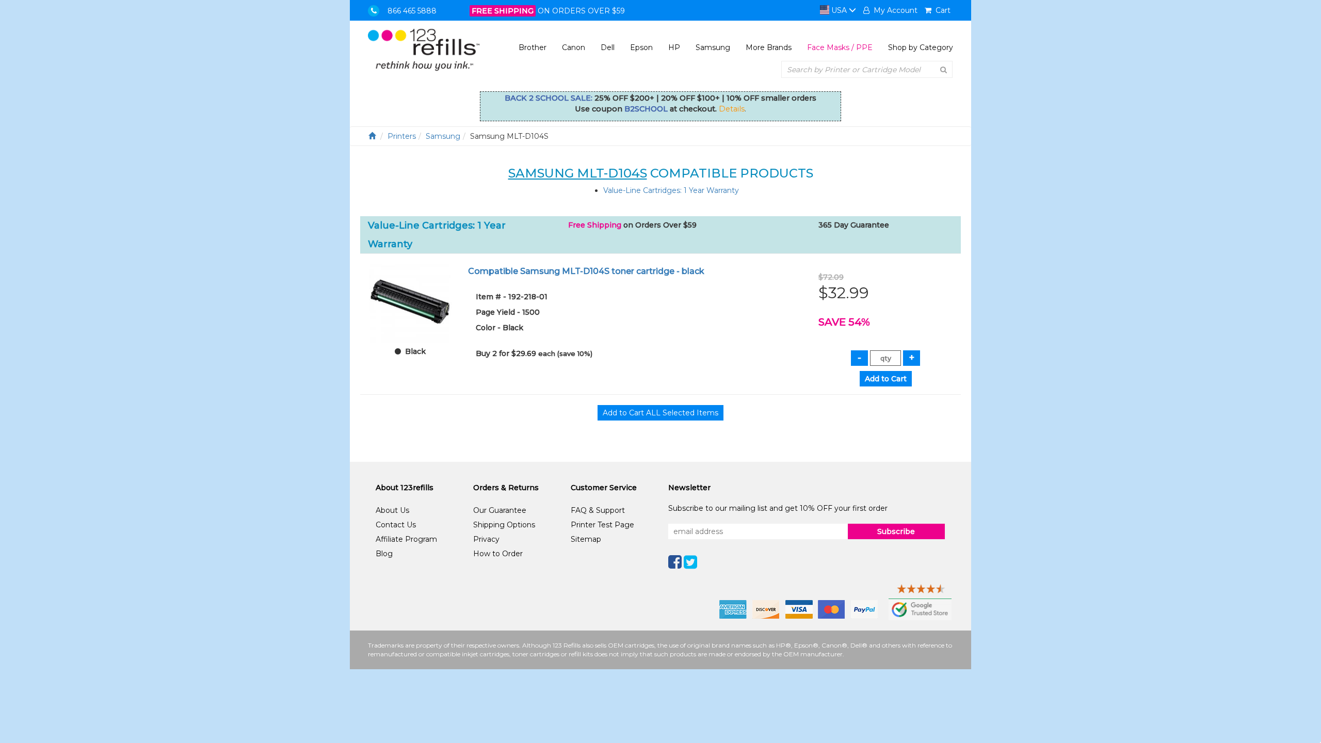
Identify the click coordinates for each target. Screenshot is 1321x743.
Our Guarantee (499, 510)
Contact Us (396, 524)
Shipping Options (504, 524)
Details (732, 109)
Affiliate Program (406, 539)
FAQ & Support (598, 510)
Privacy (486, 539)
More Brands (769, 47)
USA (839, 10)
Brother (532, 47)
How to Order (498, 553)
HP (674, 47)
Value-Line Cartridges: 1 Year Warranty (671, 190)
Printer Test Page (602, 524)
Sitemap (586, 539)
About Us (392, 510)
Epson (641, 47)
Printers (402, 136)
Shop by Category (920, 47)
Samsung (713, 47)
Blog (384, 553)
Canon (573, 47)
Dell (608, 47)
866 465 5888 (412, 10)
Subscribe (896, 531)
